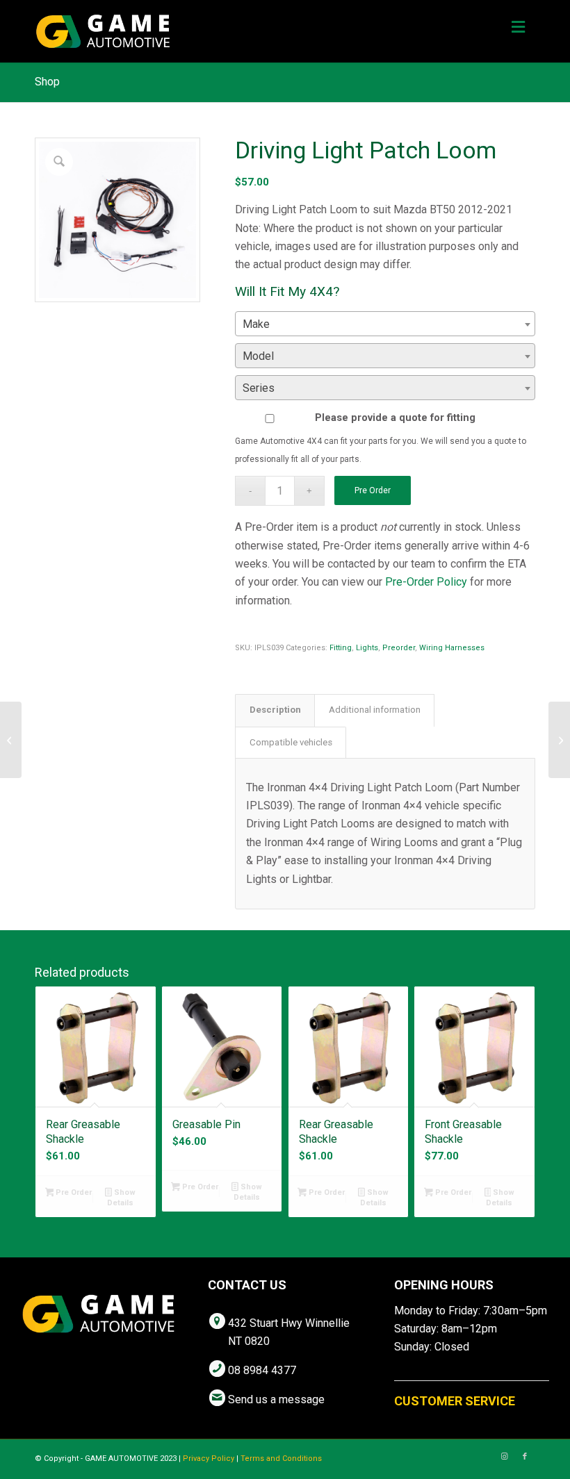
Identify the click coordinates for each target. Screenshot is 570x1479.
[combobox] (385, 323)
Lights (367, 647)
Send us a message (276, 1399)
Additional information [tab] (375, 709)
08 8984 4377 (262, 1370)
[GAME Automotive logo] (103, 31)
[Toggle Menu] (518, 28)
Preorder (398, 647)
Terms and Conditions (281, 1458)
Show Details (121, 1197)
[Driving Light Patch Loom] (11, 740)
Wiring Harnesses (451, 647)
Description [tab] (275, 709)
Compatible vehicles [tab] (291, 742)
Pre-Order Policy (426, 581)
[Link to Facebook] (524, 1456)
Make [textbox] (256, 324)
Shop (47, 81)
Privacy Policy (208, 1458)
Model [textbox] (258, 356)
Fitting (340, 647)
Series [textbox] (259, 388)
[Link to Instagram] (504, 1456)
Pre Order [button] (73, 1192)
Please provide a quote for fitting (395, 417)
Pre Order (373, 490)
